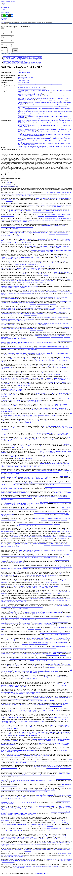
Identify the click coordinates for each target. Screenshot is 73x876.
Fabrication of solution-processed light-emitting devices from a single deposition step (27, 755)
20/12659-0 (27, 315)
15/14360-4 (36, 466)
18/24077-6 (10, 287)
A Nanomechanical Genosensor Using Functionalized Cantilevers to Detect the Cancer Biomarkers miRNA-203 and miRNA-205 (35, 280)
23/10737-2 (3, 368)
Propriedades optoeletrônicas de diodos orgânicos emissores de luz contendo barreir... (22, 63)
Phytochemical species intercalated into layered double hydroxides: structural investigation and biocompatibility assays (36, 606)
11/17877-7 (65, 234)
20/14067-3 (35, 417)
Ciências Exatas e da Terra (24, 77)
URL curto (3, 1)
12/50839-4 (10, 466)
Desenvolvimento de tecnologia (39, 146)
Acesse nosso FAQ (5, 7)
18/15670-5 (34, 678)
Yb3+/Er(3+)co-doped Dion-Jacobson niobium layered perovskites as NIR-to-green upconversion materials (34, 612)
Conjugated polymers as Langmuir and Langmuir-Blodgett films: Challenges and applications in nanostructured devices (31, 586)
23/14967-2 (20, 557)
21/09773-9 (49, 212)
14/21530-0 (10, 601)
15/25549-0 (43, 282)
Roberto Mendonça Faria (23, 80)
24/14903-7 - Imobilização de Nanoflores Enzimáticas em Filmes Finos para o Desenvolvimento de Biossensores (43, 95)
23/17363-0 (44, 791)
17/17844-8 (19, 525)
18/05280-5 (35, 614)
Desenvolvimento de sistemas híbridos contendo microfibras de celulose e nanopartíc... (22, 57)
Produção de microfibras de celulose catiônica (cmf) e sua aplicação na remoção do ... (22, 56)
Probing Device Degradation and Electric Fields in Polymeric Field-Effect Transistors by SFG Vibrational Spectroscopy (34, 476)
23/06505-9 (54, 545)
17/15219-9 (3, 499)
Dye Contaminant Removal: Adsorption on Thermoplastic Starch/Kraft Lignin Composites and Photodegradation (36, 789)
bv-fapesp (3, 22)
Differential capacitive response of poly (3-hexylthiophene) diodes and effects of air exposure (36, 508)
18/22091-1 (17, 320)
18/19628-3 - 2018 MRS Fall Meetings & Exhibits (29, 94)
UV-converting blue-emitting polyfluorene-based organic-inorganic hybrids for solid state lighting (35, 866)
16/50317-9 (14, 447)
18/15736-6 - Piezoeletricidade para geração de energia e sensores (32, 93)
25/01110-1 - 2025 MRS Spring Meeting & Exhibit (29, 87)
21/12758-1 (16, 338)
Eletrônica (20, 146)
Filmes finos (62, 146)
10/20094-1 (66, 514)
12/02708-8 (16, 867)
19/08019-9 (59, 706)
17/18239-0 (17, 798)
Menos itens (8, 174)
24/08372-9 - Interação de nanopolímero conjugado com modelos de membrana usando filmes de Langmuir (42, 104)
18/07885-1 (10, 242)
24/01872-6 (16, 546)
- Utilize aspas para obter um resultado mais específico (15, 26)
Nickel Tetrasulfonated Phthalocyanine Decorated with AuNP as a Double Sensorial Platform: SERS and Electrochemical (40, 659)
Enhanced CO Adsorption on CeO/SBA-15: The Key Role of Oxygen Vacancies (39, 524)
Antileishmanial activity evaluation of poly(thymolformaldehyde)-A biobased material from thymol (35, 285)
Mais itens (3, 174)
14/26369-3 (36, 838)
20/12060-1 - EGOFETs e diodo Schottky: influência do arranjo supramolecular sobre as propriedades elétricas (43, 119)
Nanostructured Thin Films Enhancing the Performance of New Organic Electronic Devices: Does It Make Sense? (36, 726)
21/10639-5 (3, 546)
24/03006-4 (54, 337)
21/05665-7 (44, 360)
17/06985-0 (61, 492)
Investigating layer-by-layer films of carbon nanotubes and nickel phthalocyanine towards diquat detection (35, 812)
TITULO (3, 176)
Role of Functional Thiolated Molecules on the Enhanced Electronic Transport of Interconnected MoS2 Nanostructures (36, 670)
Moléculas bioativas (29, 147)
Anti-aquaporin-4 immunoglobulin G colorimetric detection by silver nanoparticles (35, 691)
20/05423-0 (61, 216)
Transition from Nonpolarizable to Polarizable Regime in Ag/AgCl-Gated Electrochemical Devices (25, 421)
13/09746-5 (64, 837)
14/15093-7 (3, 466)
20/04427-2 (33, 304)
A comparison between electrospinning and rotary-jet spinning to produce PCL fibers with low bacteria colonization (38, 232)
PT (4, 3)
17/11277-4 (62, 820)
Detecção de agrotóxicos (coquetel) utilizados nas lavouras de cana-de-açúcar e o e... (22, 59)
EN (4, 5)
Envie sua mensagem (5, 12)
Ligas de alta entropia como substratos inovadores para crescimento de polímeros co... (22, 62)
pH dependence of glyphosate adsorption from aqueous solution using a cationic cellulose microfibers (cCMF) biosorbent (40, 210)
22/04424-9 (16, 751)
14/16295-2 (10, 235)
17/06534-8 (54, 216)
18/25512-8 (4, 258)
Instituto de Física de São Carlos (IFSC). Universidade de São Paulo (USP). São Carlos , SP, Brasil (40, 84)
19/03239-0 (19, 221)
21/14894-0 (3, 751)
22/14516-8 (3, 338)
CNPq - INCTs (21, 78)
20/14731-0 (50, 251)
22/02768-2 (58, 367)
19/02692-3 (63, 768)
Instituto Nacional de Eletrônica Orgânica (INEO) (14, 61)
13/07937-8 (53, 206)
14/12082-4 (36, 282)
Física (32, 77)
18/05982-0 (67, 337)
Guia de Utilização (5, 10)
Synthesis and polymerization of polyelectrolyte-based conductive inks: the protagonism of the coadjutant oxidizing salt (35, 720)
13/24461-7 (24, 195)
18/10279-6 (23, 242)
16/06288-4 (58, 634)
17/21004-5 (47, 545)
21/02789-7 (52, 700)
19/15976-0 (65, 802)
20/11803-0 (36, 269)
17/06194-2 (48, 740)
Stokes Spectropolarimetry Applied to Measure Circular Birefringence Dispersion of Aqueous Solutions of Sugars (36, 438)
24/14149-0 (60, 545)
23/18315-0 (10, 338)
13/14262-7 (30, 282)
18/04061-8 (56, 768)
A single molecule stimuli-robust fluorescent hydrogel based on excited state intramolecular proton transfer (44, 550)
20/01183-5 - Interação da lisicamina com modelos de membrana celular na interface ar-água (38, 128)
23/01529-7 (57, 360)
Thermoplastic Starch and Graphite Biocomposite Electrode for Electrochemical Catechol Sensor (35, 801)
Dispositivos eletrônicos (40, 147)
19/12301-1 (23, 686)
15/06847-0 (29, 466)
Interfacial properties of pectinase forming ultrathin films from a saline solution (47, 642)
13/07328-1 (32, 479)
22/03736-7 (10, 344)
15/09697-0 (16, 235)
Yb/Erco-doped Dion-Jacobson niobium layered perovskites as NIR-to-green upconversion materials (33, 710)
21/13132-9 (60, 337)
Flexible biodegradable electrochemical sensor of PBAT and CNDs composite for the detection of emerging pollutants (33, 313)
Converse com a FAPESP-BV (41, 873)
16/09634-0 (67, 498)
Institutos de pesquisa (50, 147)
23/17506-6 (69, 293)
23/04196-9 (46, 557)
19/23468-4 (61, 740)
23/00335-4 (10, 546)
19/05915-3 (47, 337)
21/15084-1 (58, 700)
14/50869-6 (31, 195)
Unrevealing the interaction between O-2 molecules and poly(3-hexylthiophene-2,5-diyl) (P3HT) (41, 677)
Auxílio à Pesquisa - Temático (24, 72)
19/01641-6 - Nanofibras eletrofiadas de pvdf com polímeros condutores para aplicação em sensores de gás (42, 137)
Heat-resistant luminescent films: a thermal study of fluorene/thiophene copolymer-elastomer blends (36, 760)
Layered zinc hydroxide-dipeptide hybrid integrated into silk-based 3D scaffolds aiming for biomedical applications (35, 445)
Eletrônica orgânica (27, 146)
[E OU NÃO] (2, 29)
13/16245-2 (34, 552)
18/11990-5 (16, 686)
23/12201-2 (41, 337)
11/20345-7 (52, 234)
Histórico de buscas (10, 1)
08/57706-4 (5, 862)
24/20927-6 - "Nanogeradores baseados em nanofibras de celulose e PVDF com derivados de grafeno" (41, 101)
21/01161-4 (26, 557)
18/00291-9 (35, 587)
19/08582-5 (4, 411)
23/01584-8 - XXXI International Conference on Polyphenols (32, 89)
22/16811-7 (10, 751)
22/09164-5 (38, 360)
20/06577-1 (43, 212)
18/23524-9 (27, 349)
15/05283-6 (23, 466)
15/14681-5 (13, 390)
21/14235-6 (18, 264)
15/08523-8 (59, 234)
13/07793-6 (10, 258)
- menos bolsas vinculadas (29, 144)
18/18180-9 (16, 242)
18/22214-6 (67, 240)
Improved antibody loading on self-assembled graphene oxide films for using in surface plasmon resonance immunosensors (36, 617)
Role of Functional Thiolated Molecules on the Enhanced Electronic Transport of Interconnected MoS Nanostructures (36, 414)
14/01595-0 (45, 479)
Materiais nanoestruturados (53, 146)
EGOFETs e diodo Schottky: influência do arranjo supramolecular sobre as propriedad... (23, 58)
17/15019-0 (41, 216)
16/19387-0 (54, 465)
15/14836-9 (55, 492)
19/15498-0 (3, 809)
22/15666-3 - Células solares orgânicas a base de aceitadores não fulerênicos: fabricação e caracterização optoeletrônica (44, 111)
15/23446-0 (36, 401)
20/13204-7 (64, 685)
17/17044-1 (65, 700)
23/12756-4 (10, 728)
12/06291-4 (69, 379)
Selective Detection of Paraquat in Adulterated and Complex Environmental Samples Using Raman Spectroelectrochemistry (35, 555)
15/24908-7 (39, 479)
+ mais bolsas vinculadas (23, 102)
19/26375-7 (46, 538)
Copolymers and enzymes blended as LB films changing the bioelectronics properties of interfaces (35, 399)
